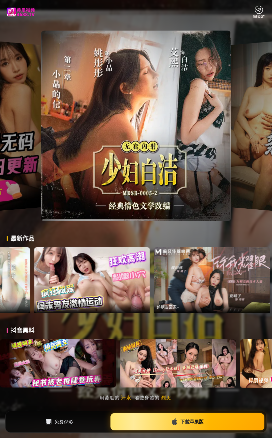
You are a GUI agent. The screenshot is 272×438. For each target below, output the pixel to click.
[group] (117, 280)
